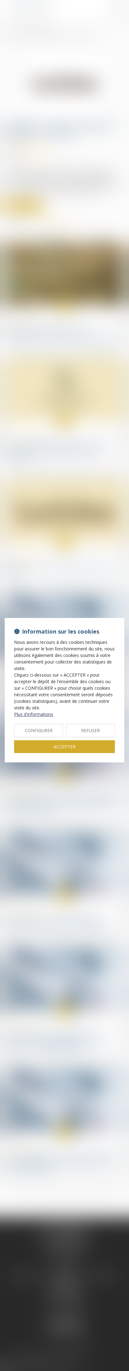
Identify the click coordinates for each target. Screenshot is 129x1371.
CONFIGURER (39, 730)
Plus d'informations (33, 714)
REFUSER (90, 730)
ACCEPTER (64, 747)
